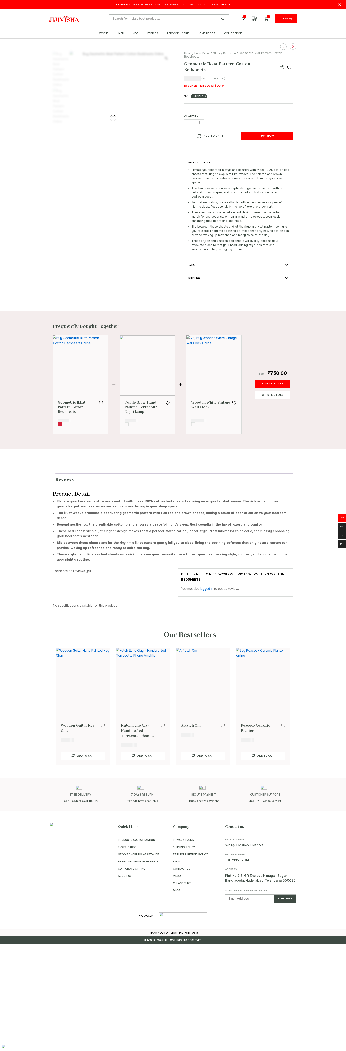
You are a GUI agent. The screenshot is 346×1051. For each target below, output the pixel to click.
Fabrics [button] (152, 33)
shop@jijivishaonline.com (244, 845)
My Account (182, 883)
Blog (176, 890)
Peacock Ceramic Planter (255, 728)
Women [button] (104, 33)
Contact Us (181, 868)
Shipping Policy (184, 847)
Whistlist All (273, 395)
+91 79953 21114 (237, 860)
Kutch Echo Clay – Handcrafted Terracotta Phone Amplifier (136, 731)
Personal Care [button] (178, 33)
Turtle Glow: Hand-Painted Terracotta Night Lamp (141, 407)
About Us (125, 876)
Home (187, 53)
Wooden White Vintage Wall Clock (210, 405)
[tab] (174, 479)
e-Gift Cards (127, 847)
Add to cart (214, 135)
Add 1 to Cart (273, 383)
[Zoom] (166, 58)
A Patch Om (191, 725)
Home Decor (202, 53)
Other (216, 53)
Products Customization (136, 840)
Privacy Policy (183, 840)
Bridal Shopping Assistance (138, 861)
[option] (83, 706)
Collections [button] (233, 33)
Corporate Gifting (131, 868)
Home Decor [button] (206, 33)
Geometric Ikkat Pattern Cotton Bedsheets (71, 407)
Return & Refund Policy (190, 854)
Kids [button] (136, 33)
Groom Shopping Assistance (138, 854)
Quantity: (191, 116)
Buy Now (267, 135)
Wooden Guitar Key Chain (78, 728)
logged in (206, 589)
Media (177, 876)
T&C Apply (188, 4)
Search (223, 18)
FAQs (176, 861)
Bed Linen (229, 53)
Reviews (64, 479)
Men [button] (121, 33)
